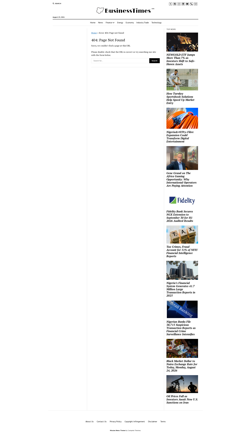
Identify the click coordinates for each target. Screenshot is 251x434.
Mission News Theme (117, 430)
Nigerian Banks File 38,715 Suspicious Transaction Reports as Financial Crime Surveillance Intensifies (181, 328)
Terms (163, 421)
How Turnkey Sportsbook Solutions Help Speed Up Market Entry (180, 98)
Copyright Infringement (135, 421)
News (100, 22)
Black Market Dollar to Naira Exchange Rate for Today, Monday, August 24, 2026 (181, 365)
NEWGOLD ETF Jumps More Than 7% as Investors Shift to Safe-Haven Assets (180, 59)
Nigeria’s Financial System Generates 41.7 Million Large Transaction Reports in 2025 (180, 289)
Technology (156, 22)
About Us (89, 421)
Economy (130, 22)
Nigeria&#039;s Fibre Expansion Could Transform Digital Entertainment (180, 136)
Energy (120, 22)
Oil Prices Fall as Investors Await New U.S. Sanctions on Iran (182, 399)
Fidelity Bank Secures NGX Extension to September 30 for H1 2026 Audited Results (179, 216)
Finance (109, 22)
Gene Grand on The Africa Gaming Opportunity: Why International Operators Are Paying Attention (181, 179)
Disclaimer (152, 421)
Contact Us (102, 421)
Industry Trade (142, 22)
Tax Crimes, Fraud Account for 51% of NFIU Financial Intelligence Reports (182, 251)
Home (92, 22)
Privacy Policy (115, 421)
